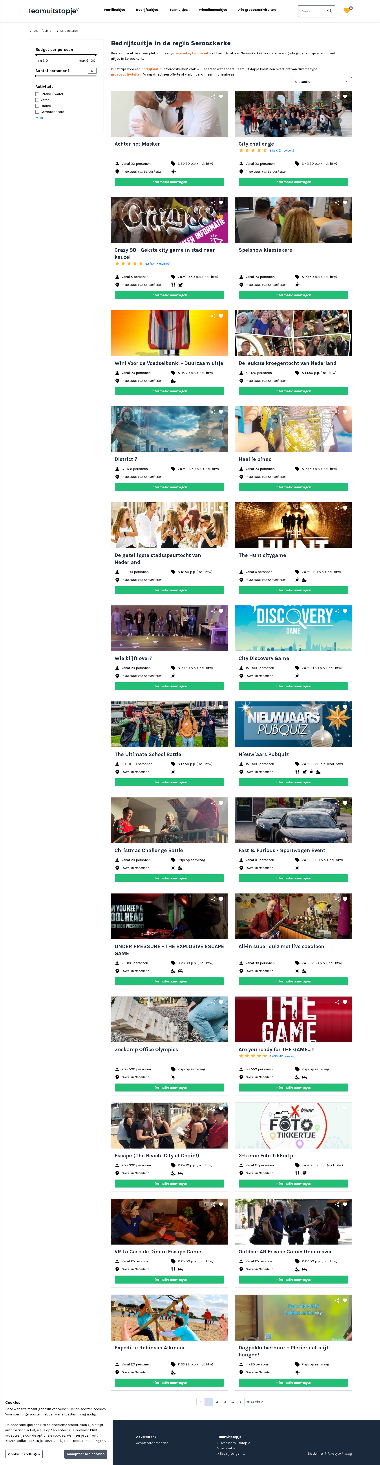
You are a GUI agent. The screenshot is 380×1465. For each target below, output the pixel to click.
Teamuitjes (178, 9)
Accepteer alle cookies (86, 1454)
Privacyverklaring (339, 1453)
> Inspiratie (226, 1448)
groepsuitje (180, 53)
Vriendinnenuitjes (213, 9)
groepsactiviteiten (126, 74)
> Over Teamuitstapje (233, 1443)
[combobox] (311, 11)
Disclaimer (315, 1453)
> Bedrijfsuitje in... (231, 1453)
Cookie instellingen (24, 1454)
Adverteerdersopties (152, 1443)
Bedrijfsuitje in (41, 31)
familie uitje (201, 53)
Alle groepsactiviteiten (257, 9)
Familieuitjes (114, 9)
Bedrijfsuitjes (147, 9)
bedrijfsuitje (151, 69)
